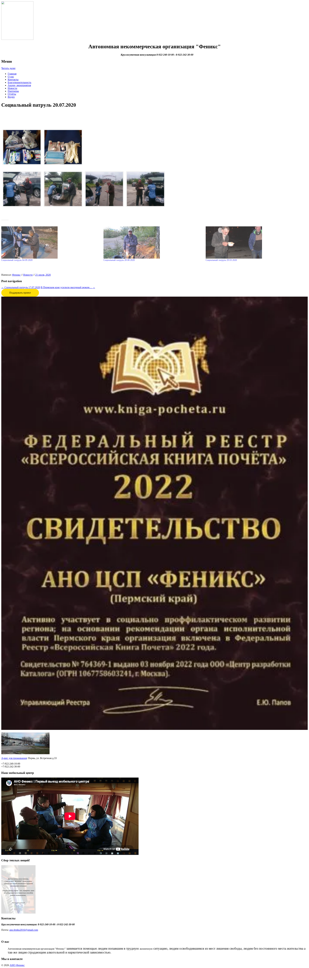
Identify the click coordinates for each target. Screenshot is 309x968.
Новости (12, 88)
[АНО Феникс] (17, 20)
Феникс (16, 274)
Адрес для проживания (14, 758)
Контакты (13, 79)
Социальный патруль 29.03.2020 (221, 260)
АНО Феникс (17, 965)
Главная (12, 73)
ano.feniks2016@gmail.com (23, 930)
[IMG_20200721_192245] (22, 147)
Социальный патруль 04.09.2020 (17, 260)
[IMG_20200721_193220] (63, 147)
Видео (11, 97)
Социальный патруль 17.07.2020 (20, 287)
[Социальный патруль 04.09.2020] (50, 242)
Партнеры (13, 91)
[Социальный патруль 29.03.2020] (255, 242)
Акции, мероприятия (19, 85)
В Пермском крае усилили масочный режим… (68, 287)
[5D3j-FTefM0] (22, 189)
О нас (11, 76)
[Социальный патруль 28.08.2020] (152, 242)
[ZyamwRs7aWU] (145, 189)
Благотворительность (19, 82)
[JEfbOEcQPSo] (63, 189)
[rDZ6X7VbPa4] (104, 189)
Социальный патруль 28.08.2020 (119, 260)
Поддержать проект (20, 292)
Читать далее (8, 68)
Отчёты (12, 94)
